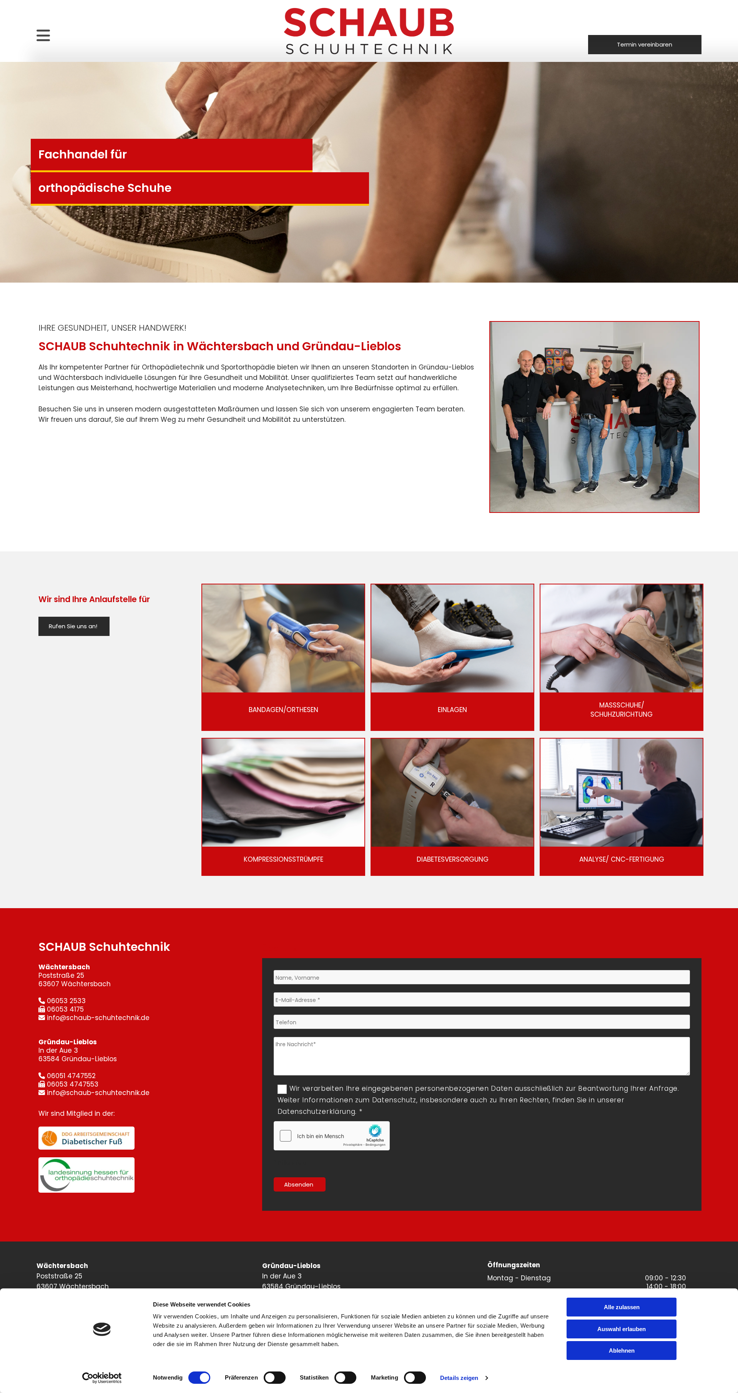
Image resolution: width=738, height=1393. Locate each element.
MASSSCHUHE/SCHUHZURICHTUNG (621, 710)
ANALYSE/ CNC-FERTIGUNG (621, 859)
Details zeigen (459, 1378)
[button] (644, 44)
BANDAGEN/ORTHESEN (283, 709)
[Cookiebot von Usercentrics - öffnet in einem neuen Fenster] (102, 1378)
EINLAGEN (452, 709)
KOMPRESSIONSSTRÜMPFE (283, 859)
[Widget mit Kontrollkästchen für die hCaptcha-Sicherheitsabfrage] (332, 1135)
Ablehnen (622, 1350)
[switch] (275, 1377)
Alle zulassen (622, 1307)
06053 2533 (66, 1000)
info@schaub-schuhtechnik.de (98, 1017)
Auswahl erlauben (621, 1329)
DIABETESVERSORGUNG (453, 859)
